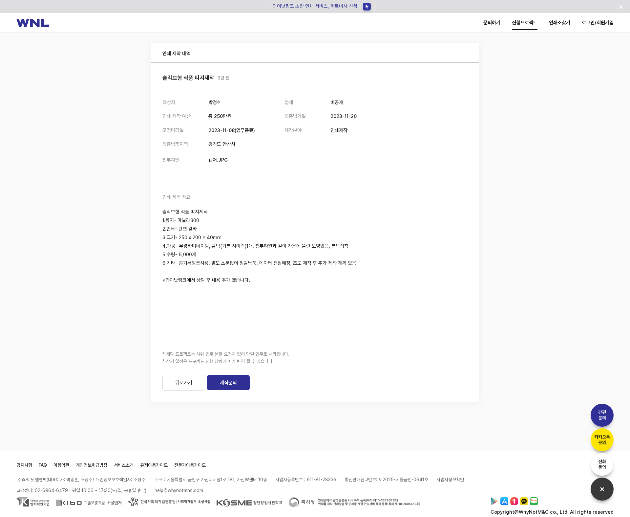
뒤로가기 (183, 383)
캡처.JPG (218, 160)
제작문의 (228, 383)
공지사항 (24, 465)
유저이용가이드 (154, 465)
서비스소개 (124, 465)
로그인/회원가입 (598, 23)
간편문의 (602, 415)
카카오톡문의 (602, 439)
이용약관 (61, 465)
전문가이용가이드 (190, 465)
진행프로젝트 (524, 23)
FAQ (43, 465)
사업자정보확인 (450, 479)
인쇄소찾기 (559, 23)
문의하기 (491, 23)
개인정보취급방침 (91, 465)
